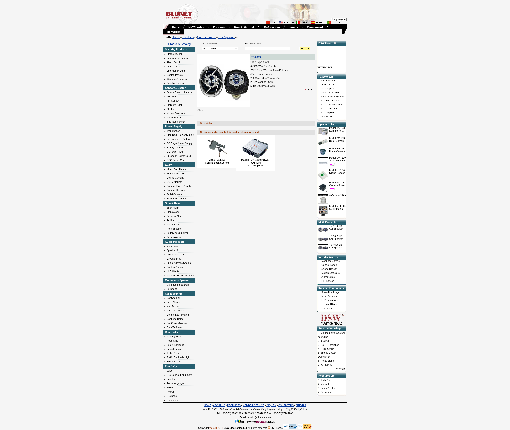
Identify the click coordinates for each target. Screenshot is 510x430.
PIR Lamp (172, 109)
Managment (315, 26)
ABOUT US (219, 405)
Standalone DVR (176, 173)
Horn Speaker (174, 228)
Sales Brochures (329, 388)
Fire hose (172, 396)
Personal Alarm (175, 216)
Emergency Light (176, 70)
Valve (170, 370)
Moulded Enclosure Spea (180, 275)
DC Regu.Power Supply (179, 143)
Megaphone (173, 224)
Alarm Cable (173, 66)
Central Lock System (178, 314)
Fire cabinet (173, 400)
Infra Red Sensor (176, 121)
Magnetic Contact (176, 117)
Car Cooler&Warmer (178, 323)
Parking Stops (174, 336)
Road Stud (172, 340)
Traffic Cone (173, 353)
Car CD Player (174, 327)
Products (219, 26)
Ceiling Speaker (175, 254)
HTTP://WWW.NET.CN (258, 421)
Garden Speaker (175, 267)
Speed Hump (174, 349)
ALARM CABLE (337, 194)
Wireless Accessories (178, 79)
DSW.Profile (196, 26)
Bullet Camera (174, 194)
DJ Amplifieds (174, 258)
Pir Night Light (174, 105)
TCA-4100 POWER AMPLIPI (259, 161)
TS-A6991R (335, 236)
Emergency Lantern (177, 58)
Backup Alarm (174, 237)
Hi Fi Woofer (173, 271)
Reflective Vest (174, 361)
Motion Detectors (176, 113)
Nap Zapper (173, 306)
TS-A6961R (335, 244)
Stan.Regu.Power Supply (180, 135)
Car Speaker (226, 37)
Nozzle (170, 387)
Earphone (172, 289)
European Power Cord (179, 156)
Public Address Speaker (179, 263)
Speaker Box (173, 250)
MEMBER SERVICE (253, 405)
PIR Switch (172, 96)
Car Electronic (206, 37)
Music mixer (173, 246)
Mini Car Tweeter (176, 310)
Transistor (326, 308)
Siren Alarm (173, 207)
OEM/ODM (173, 32)
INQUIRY (271, 405)
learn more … (339, 129)
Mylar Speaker (329, 296)
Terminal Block (329, 304)
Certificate (326, 392)
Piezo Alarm (173, 212)
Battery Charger (175, 147)
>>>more (341, 368)
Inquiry (293, 26)
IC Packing (326, 364)
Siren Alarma (173, 302)
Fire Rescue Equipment (179, 375)
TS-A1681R (335, 226)
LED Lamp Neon (330, 300)
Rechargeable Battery (178, 139)
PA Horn (171, 220)
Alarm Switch (174, 62)
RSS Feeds (276, 428)
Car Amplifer (328, 112)
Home (176, 26)
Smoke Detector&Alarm (179, 92)
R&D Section (271, 26)
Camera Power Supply (179, 186)
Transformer (173, 131)
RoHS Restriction (330, 345)
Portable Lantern (176, 83)
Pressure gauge (175, 383)
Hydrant (171, 391)
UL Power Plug (175, 151)
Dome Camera (339, 150)
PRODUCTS (234, 405)
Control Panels (175, 75)
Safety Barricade (175, 345)
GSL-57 (221, 160)
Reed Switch (327, 349)
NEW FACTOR (325, 63)
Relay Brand (327, 360)
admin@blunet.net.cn (259, 417)
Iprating (325, 341)
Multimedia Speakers (178, 284)
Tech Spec (326, 380)
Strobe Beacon (175, 54)
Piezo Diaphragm (330, 292)
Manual (325, 384)
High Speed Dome (177, 198)
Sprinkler (171, 379)
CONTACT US (286, 405)
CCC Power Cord (176, 160)
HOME (207, 405)
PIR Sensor (173, 100)
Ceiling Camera (175, 177)
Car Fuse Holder (175, 319)
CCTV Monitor (174, 182)
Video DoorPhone (176, 169)
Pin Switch (327, 116)
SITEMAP (301, 405)
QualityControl (244, 26)
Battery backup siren (178, 233)
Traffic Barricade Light (178, 357)
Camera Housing (176, 190)
